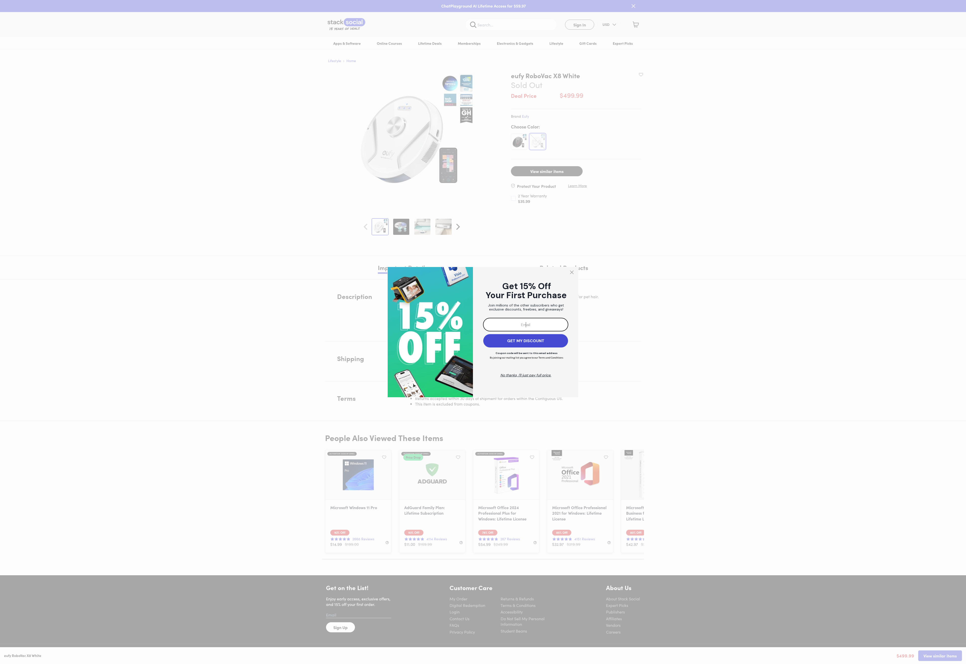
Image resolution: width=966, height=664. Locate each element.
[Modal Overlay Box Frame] (483, 332)
